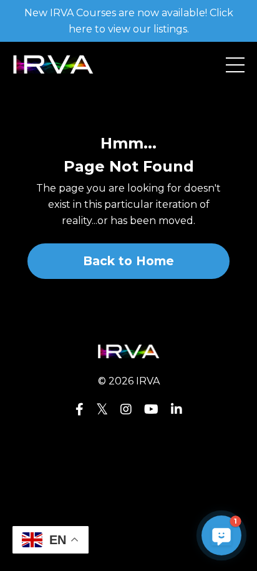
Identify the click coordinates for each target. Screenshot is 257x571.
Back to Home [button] (129, 260)
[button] (221, 535)
